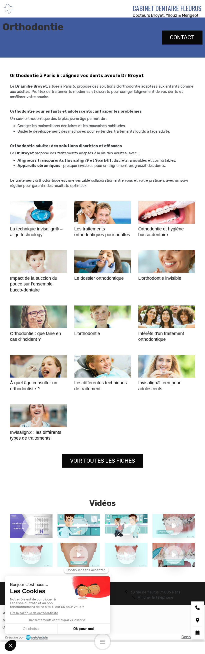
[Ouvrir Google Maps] (197, 620)
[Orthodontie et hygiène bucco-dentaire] (166, 212)
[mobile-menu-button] (102, 641)
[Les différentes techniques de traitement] (102, 366)
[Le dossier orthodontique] (102, 261)
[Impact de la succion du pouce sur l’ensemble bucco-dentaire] (38, 261)
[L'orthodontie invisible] (166, 261)
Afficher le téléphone (155, 597)
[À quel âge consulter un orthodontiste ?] (38, 366)
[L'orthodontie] (102, 316)
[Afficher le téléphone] (197, 607)
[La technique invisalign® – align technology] (38, 212)
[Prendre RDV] (197, 632)
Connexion (191, 637)
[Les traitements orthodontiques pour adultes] (102, 212)
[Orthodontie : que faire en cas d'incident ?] (38, 316)
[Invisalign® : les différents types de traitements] (38, 415)
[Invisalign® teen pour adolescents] (166, 366)
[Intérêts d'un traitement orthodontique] (166, 316)
